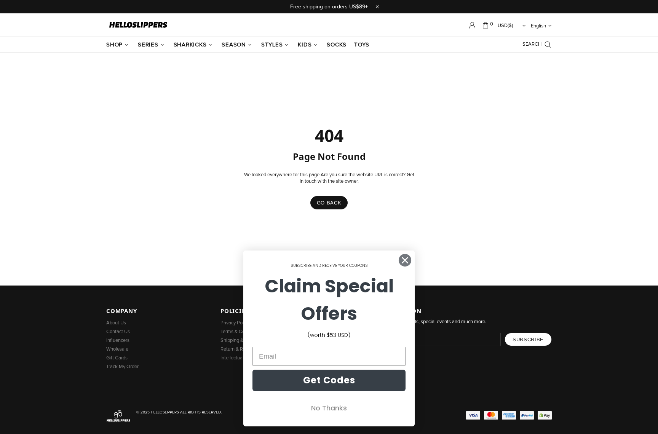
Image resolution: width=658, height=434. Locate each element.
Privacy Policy (234, 323)
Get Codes (329, 380)
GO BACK (329, 203)
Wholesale (117, 349)
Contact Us (118, 331)
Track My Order (122, 366)
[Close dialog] (405, 260)
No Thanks (329, 408)
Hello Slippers (138, 25)
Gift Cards (117, 358)
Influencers (117, 340)
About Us (116, 323)
